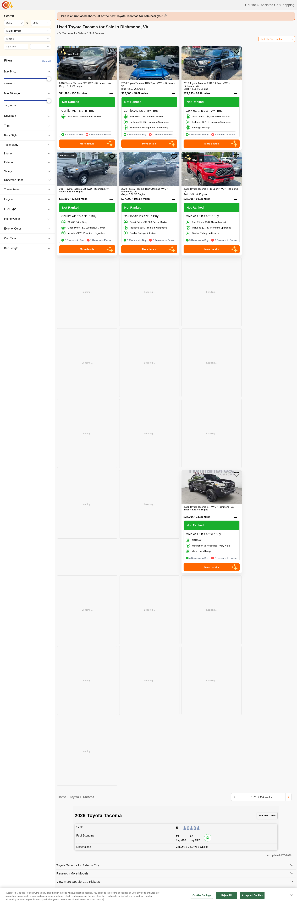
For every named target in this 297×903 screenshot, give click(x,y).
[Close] (291, 895)
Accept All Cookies (252, 895)
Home (62, 797)
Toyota (74, 797)
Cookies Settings (201, 895)
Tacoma (88, 797)
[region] (148, 895)
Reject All (226, 895)
